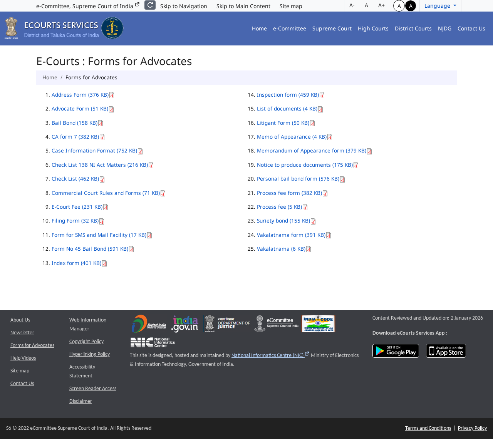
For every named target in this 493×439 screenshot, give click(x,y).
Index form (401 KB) (76, 262)
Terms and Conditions (428, 428)
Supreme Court (332, 28)
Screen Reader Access (92, 388)
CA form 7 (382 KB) (75, 136)
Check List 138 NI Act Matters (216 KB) (100, 164)
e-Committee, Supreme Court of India (85, 6)
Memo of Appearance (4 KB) (292, 136)
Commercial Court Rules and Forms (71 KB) (106, 192)
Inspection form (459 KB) (288, 94)
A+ (381, 5)
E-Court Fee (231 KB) (77, 206)
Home (259, 28)
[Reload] (150, 5)
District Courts (413, 28)
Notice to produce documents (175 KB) (305, 164)
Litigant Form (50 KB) (283, 122)
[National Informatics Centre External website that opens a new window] (153, 344)
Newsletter (22, 332)
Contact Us (471, 28)
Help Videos (23, 358)
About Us (20, 320)
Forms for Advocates (32, 345)
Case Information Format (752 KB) (94, 150)
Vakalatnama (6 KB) (281, 248)
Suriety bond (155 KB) (283, 220)
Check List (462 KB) (75, 178)
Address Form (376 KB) (80, 94)
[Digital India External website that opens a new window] (149, 325)
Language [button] (438, 5)
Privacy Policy (472, 428)
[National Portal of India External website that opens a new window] (185, 325)
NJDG (444, 28)
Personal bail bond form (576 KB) (298, 178)
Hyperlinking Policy (89, 354)
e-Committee (289, 28)
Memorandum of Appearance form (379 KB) (311, 150)
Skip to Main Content (243, 6)
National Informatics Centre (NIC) (270, 355)
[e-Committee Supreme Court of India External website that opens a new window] (276, 325)
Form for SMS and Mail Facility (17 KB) (99, 234)
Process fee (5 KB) (279, 206)
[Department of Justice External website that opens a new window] (227, 325)
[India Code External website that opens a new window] (318, 325)
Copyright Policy (86, 341)
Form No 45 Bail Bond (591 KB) (90, 248)
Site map (291, 6)
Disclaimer (80, 401)
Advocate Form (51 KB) (80, 108)
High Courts (373, 28)
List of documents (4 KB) (287, 108)
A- (352, 5)
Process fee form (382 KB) (289, 192)
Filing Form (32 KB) (75, 220)
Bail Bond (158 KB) (74, 122)
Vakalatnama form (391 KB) (291, 234)
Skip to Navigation (183, 6)
